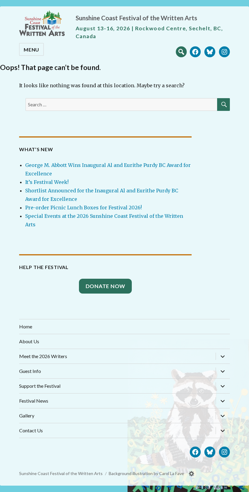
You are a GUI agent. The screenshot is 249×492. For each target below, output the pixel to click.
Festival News (33, 401)
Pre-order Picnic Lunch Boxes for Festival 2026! (83, 207)
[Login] (192, 473)
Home (25, 326)
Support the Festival (39, 386)
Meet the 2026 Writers (43, 356)
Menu (31, 49)
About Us (29, 341)
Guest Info (30, 371)
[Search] (181, 51)
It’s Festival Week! (47, 182)
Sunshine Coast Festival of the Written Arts (136, 18)
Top (238, 485)
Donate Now (105, 286)
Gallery (26, 415)
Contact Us (31, 430)
